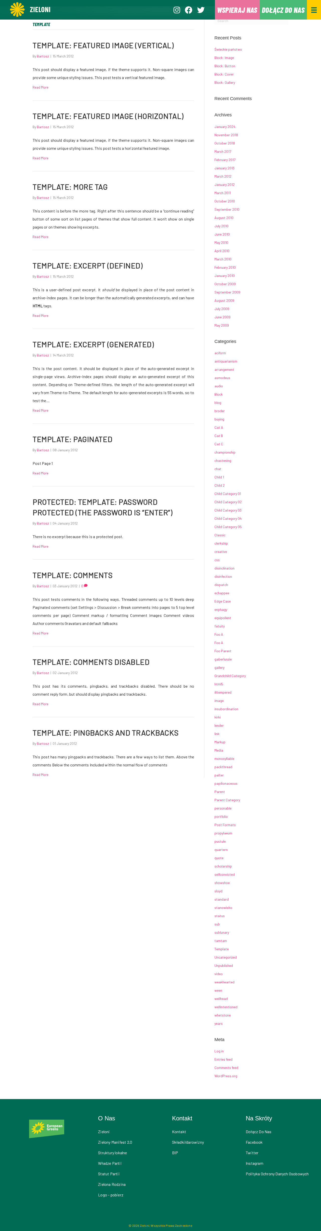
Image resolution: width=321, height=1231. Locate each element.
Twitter (252, 1152)
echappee (221, 593)
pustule (220, 841)
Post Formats (225, 825)
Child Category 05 (228, 527)
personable (222, 808)
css (217, 560)
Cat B (218, 435)
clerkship (221, 543)
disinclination (224, 568)
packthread (223, 767)
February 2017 (224, 160)
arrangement (224, 369)
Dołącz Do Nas (259, 1131)
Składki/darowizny (188, 1142)
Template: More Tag (70, 186)
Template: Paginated (72, 439)
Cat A (218, 427)
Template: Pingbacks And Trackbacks (106, 732)
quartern (221, 849)
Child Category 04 (228, 518)
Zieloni (104, 1131)
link (216, 734)
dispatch (221, 585)
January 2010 (224, 275)
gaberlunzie (223, 659)
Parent (219, 791)
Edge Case (222, 601)
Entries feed (223, 1059)
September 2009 (227, 292)
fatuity (219, 626)
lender (219, 725)
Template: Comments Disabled (91, 661)
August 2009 (224, 300)
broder (219, 411)
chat (217, 469)
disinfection (223, 576)
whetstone (222, 1015)
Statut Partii (109, 1173)
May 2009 (221, 325)
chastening (222, 460)
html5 (218, 684)
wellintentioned (225, 1007)
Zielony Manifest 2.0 (115, 1142)
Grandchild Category (230, 676)
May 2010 (221, 242)
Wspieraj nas (237, 9)
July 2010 (221, 226)
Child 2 (219, 485)
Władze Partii (110, 1163)
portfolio (221, 816)
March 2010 (222, 259)
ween (218, 990)
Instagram (254, 1163)
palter (219, 775)
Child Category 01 (227, 493)
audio (218, 386)
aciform (220, 353)
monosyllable (224, 758)
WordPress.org (225, 1076)
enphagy (220, 609)
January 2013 (224, 168)
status (219, 916)
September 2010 (226, 209)
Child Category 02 (228, 502)
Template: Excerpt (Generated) (93, 344)
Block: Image (224, 57)
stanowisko (223, 907)
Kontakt (179, 1131)
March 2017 (222, 151)
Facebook (254, 1142)
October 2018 (224, 143)
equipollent (222, 618)
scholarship (223, 866)
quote (218, 858)
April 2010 (221, 251)
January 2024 (224, 126)
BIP (175, 1152)
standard (221, 899)
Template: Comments (73, 575)
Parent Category (227, 800)
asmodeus (222, 378)
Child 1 (219, 477)
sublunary (221, 932)
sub (217, 924)
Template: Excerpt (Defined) (87, 265)
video (218, 974)
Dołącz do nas (283, 9)
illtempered (222, 692)
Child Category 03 (228, 510)
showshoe (222, 883)
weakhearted (224, 982)
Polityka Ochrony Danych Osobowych (277, 1173)
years (218, 1023)
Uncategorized (225, 957)
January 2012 (224, 184)
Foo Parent (222, 651)
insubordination (226, 709)
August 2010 (223, 217)
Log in (219, 1051)
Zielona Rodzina (112, 1184)
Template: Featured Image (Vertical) (103, 45)
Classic (219, 535)
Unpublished (223, 965)
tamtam (220, 940)
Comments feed (226, 1067)
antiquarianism (225, 361)
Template (221, 949)
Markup (219, 742)
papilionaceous (225, 783)
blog (217, 402)
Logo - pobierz (110, 1194)
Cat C (218, 444)
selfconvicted (224, 874)
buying (219, 419)
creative (220, 551)
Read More (40, 87)
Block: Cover (224, 74)
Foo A (218, 634)
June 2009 (222, 317)
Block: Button (224, 66)
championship (224, 452)
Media (218, 750)
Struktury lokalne (112, 1152)
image (219, 700)
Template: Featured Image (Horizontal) (108, 115)
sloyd (218, 891)
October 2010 (224, 201)
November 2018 (226, 135)
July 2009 (221, 309)
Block (218, 394)
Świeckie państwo (228, 49)
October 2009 (225, 284)
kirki (217, 717)
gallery (219, 667)
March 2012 (222, 176)
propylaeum (223, 833)
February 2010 (225, 267)
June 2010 (222, 234)
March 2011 (222, 193)
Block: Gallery (224, 82)
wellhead (221, 998)
